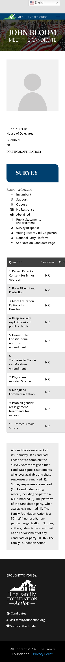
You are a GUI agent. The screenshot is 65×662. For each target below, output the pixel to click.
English (39, 2)
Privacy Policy (43, 654)
